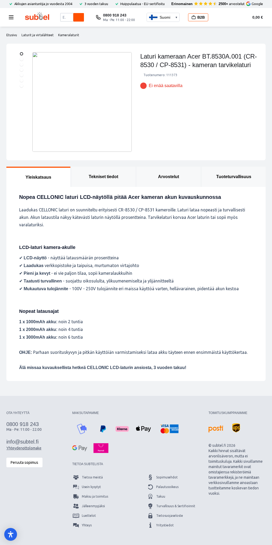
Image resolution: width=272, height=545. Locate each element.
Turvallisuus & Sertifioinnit (175, 506)
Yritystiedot (165, 525)
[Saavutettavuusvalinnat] (10, 534)
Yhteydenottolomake (23, 448)
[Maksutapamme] (81, 428)
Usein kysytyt (91, 487)
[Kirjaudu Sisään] (221, 17)
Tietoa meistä (92, 477)
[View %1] (21, 53)
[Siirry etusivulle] (37, 16)
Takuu (160, 496)
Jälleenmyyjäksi (93, 506)
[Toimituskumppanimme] (216, 428)
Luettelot (89, 515)
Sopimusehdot (167, 477)
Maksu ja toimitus (95, 496)
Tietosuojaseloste (169, 515)
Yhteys (87, 525)
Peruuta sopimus (24, 462)
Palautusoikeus (167, 487)
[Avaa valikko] (12, 17)
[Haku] (78, 17)
